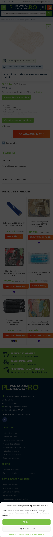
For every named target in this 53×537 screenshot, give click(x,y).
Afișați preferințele (26, 529)
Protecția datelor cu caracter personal (31, 534)
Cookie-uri (12, 534)
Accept (26, 522)
